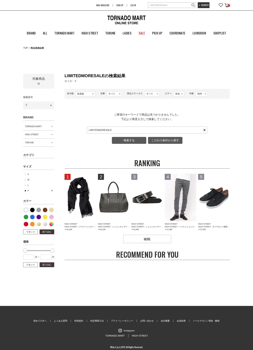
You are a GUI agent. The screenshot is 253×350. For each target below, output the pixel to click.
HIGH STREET (32, 134)
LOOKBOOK (199, 32)
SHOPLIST (219, 32)
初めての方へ (40, 321)
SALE (142, 32)
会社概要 (165, 321)
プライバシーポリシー (122, 321)
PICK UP (157, 32)
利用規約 (78, 321)
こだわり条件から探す (165, 140)
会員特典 (181, 321)
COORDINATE (178, 32)
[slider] (25, 250)
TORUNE (29, 142)
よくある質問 (60, 321)
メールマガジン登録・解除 (206, 321)
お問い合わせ (147, 321)
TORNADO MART (33, 126)
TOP (25, 48)
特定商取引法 (97, 321)
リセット (30, 231)
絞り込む (47, 231)
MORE (147, 239)
